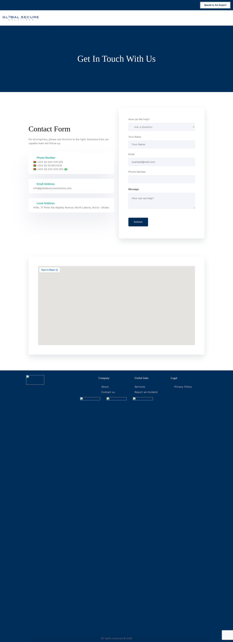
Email (131, 154)
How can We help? (139, 119)
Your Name (134, 136)
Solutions (155, 17)
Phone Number (137, 171)
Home (110, 17)
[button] (215, 5)
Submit (138, 221)
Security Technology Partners (182, 17)
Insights (208, 17)
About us (223, 17)
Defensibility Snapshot (131, 17)
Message (133, 189)
